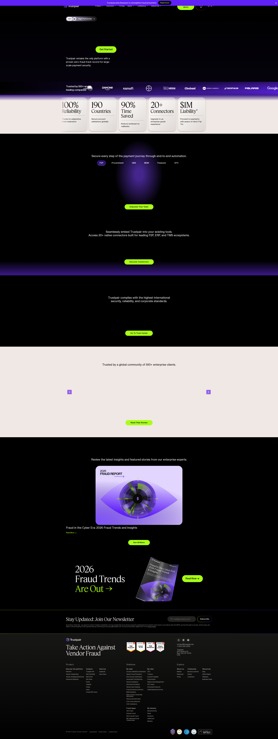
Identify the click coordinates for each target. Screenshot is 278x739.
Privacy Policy (152, 626)
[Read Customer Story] (84, 88)
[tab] (101, 163)
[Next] (208, 392)
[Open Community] (147, 6)
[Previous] (69, 392)
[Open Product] (102, 6)
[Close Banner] (276, 3)
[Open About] (133, 6)
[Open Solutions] (115, 6)
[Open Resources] (160, 6)
